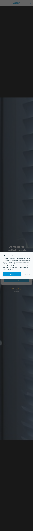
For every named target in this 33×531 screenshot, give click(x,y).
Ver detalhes (27, 274)
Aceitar (12, 274)
